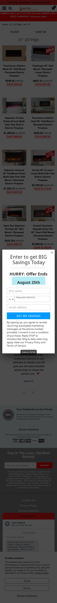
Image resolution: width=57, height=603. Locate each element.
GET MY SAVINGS (29, 316)
